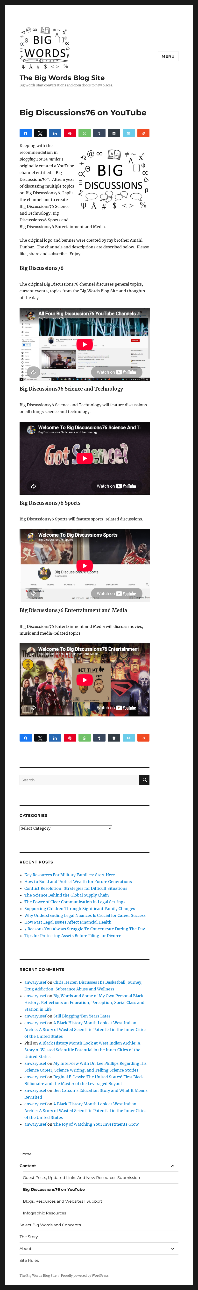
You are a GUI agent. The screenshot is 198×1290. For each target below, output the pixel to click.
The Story (29, 1236)
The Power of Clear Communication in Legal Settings (74, 901)
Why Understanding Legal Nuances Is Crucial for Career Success (85, 915)
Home (26, 1154)
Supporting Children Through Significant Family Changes (79, 908)
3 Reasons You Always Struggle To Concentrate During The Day (84, 928)
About (26, 1248)
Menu (168, 56)
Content (28, 1166)
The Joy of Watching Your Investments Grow (96, 1124)
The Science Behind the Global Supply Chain (66, 895)
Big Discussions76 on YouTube (54, 1189)
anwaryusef (35, 982)
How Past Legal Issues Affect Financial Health (68, 922)
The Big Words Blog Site (62, 78)
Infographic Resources (44, 1213)
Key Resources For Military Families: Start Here (69, 874)
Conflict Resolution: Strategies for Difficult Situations (75, 888)
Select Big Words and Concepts (50, 1225)
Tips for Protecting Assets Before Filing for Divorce (72, 935)
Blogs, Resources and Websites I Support (62, 1201)
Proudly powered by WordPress (85, 1276)
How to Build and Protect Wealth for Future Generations (78, 881)
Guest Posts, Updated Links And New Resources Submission (81, 1177)
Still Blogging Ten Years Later (81, 1016)
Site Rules (29, 1260)
